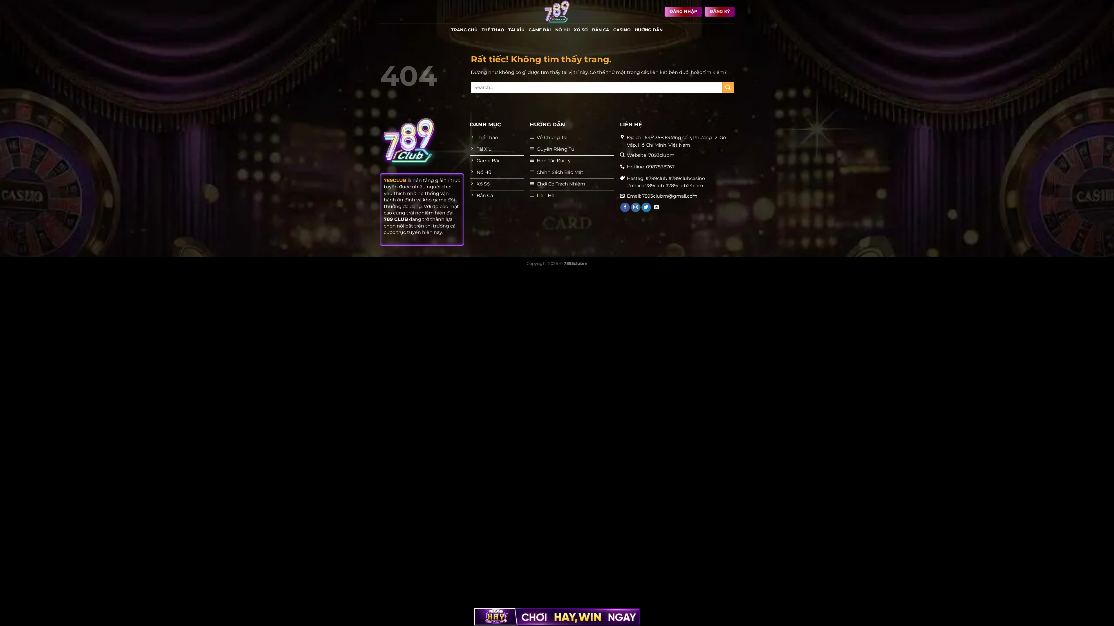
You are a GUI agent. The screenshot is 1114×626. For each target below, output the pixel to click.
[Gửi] (728, 87)
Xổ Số (581, 29)
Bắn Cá (601, 29)
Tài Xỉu (516, 29)
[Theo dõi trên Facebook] (625, 207)
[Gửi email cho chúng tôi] (656, 207)
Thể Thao (493, 29)
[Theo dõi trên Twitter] (646, 207)
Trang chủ (464, 29)
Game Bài (540, 29)
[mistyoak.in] (557, 11)
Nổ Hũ (562, 29)
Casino (622, 29)
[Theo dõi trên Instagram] (636, 207)
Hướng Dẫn (649, 29)
